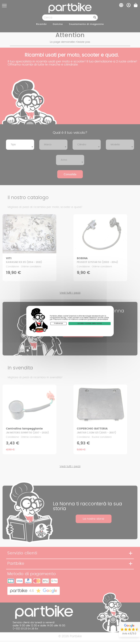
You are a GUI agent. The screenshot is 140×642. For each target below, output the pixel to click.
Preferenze (58, 323)
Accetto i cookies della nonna (90, 323)
